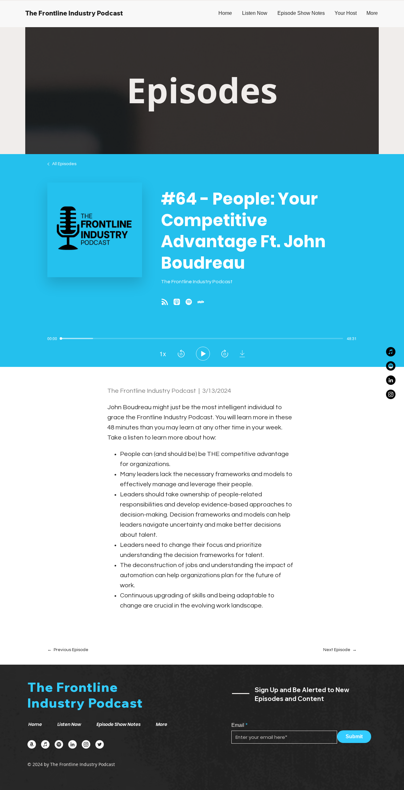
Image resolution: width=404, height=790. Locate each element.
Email (237, 725)
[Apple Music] (390, 351)
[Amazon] (31, 744)
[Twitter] (99, 744)
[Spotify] (390, 366)
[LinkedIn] (390, 380)
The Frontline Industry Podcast (74, 13)
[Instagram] (390, 394)
